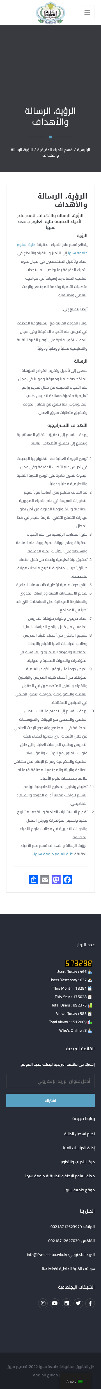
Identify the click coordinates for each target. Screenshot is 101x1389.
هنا (44, 1268)
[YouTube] (54, 1303)
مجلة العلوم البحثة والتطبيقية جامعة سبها (60, 1176)
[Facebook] (90, 1303)
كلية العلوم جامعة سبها (36, 224)
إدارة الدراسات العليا (79, 1147)
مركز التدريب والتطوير (78, 1161)
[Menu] (87, 12)
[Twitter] (78, 1303)
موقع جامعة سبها (80, 1190)
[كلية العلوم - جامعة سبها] (50, 12)
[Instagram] (42, 1303)
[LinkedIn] (66, 1303)
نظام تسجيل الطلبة (79, 1133)
